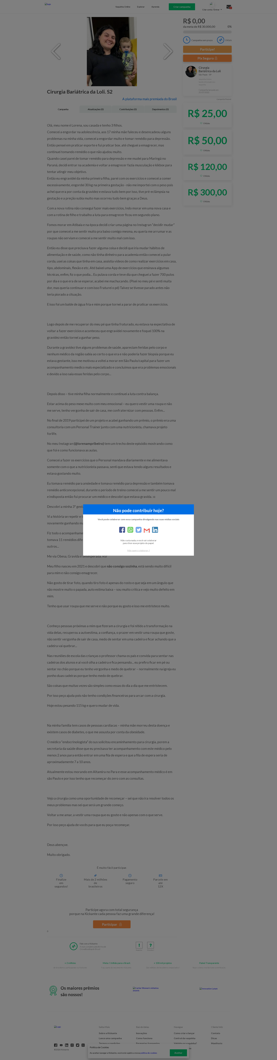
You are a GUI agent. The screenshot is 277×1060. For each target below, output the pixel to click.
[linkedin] (154, 530)
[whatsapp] (129, 530)
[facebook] (122, 530)
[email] (146, 530)
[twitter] (137, 530)
